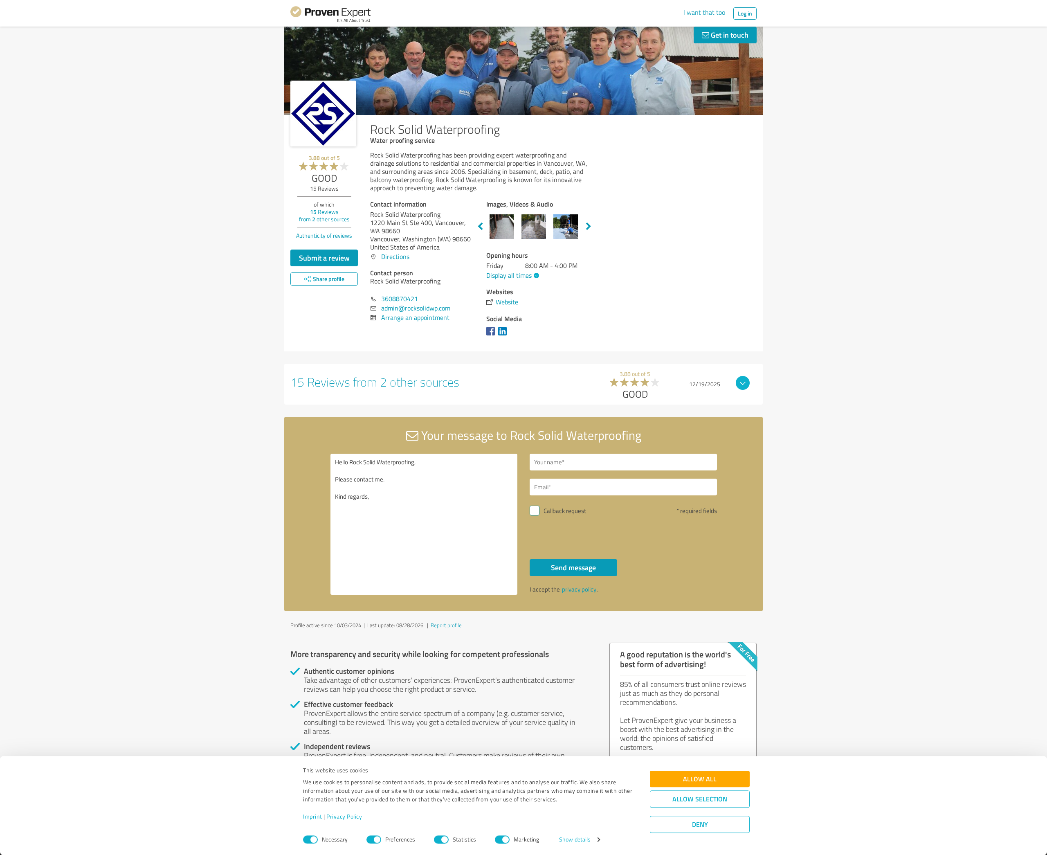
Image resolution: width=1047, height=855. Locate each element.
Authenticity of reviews (324, 235)
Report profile (446, 625)
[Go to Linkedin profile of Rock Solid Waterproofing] (504, 335)
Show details (575, 840)
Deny (700, 824)
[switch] (373, 839)
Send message (573, 567)
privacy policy (579, 589)
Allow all (700, 779)
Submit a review (324, 257)
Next (588, 227)
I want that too (704, 12)
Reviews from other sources (324, 215)
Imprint (312, 817)
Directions (395, 256)
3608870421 (399, 298)
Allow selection (699, 799)
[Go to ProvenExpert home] (330, 15)
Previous (480, 227)
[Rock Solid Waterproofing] (323, 113)
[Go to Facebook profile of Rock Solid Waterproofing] (492, 335)
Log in (745, 13)
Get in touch (728, 34)
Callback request (565, 510)
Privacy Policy (344, 817)
